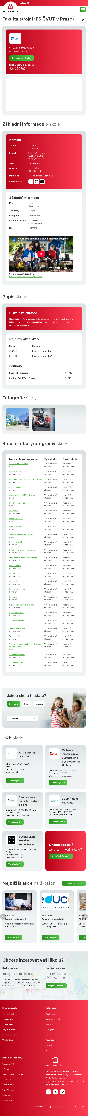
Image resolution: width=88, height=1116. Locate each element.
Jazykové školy (8, 1030)
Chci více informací (60, 856)
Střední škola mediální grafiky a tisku (29, 801)
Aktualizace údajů (53, 1019)
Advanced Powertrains (18, 464)
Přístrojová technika (17, 589)
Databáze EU (23, 3)
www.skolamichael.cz (63, 776)
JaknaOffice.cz (8, 1085)
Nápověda (50, 1040)
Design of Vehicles (17, 503)
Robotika (13, 597)
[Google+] (62, 1091)
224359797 (17, 69)
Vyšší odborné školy (10, 1035)
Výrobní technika (16, 662)
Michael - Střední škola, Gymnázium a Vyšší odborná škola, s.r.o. (71, 758)
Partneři (49, 1045)
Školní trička (7, 1079)
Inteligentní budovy (17, 526)
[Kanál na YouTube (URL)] (42, 181)
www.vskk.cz (16, 857)
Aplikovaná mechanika (18, 471)
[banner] (10, 7)
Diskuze (49, 1035)
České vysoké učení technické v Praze (25, 276)
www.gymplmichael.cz (63, 815)
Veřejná (31, 211)
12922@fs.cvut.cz (35, 156)
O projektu (50, 1030)
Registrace (50, 1014)
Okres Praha (33, 206)
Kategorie (13, 704)
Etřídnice (5, 1069)
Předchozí (3, 917)
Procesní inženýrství (17, 581)
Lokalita (39, 704)
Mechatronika (15, 565)
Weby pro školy (8, 1064)
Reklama (49, 1024)
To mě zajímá (14, 780)
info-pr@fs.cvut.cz (36, 158)
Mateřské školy (8, 1014)
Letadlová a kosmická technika (22, 550)
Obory (27, 704)
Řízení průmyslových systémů (21, 605)
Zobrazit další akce (73, 883)
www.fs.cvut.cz (34, 163)
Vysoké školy (34, 216)
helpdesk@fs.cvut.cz (18, 51)
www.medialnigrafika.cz (20, 815)
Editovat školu (85, 20)
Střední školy (7, 1024)
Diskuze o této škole (21, 58)
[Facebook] (48, 1091)
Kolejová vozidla (16, 542)
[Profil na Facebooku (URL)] (30, 181)
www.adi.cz (15, 772)
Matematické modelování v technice (24, 558)
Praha (30, 203)
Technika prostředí (17, 628)
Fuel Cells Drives (16, 518)
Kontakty (49, 1050)
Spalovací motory (16, 613)
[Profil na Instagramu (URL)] (36, 181)
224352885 (33, 220)
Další (85, 917)
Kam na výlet (7, 1100)
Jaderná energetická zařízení (21, 534)
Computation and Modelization (22, 495)
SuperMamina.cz (9, 1090)
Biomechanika (15, 487)
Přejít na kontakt (55, 986)
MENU (83, 9)
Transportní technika (17, 636)
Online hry (6, 1095)
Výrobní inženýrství (17, 654)
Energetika (13, 511)
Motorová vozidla (16, 573)
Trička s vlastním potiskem (12, 1074)
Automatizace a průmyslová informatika (25, 479)
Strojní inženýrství (16, 620)
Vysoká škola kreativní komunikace (27, 840)
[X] (55, 1091)
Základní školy (8, 1019)
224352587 (33, 148)
